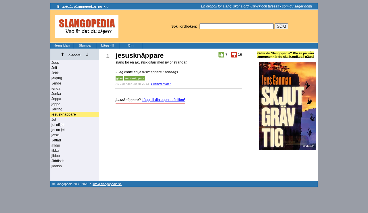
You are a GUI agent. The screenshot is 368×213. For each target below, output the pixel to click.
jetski (55, 135)
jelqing (56, 78)
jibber (55, 156)
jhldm (55, 145)
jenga (55, 89)
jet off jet (57, 125)
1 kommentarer (160, 83)
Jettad (56, 140)
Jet (53, 120)
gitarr (119, 78)
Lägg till (107, 45)
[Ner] (87, 54)
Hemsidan (61, 45)
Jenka (56, 94)
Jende (56, 83)
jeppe (55, 104)
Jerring (56, 109)
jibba (55, 151)
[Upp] (62, 54)
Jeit (54, 68)
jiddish (56, 166)
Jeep (55, 63)
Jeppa (56, 99)
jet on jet (58, 130)
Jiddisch (57, 161)
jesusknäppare (134, 78)
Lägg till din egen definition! (163, 100)
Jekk (55, 73)
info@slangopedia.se (107, 184)
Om (131, 45)
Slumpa (85, 45)
